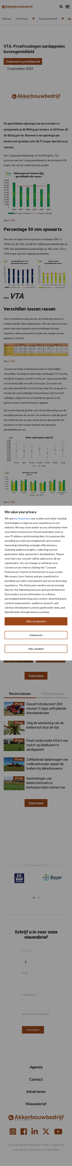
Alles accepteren (36, 621)
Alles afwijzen (36, 648)
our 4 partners (22, 518)
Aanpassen (36, 635)
